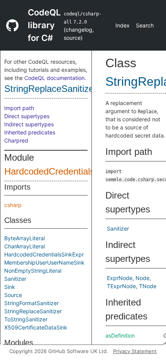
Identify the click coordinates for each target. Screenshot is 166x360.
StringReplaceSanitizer (50, 88)
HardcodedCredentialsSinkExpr (44, 254)
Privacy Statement (135, 351)
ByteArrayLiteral (24, 238)
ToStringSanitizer (25, 319)
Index (122, 25)
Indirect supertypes (29, 124)
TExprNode (121, 286)
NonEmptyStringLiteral (32, 270)
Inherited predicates (29, 132)
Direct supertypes (26, 116)
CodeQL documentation (54, 78)
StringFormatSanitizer (31, 303)
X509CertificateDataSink (35, 327)
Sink (9, 287)
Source (13, 295)
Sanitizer (15, 278)
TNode (147, 286)
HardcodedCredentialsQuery (62, 171)
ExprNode (119, 278)
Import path (19, 108)
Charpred (16, 140)
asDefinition (120, 335)
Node (142, 278)
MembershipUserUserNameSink (44, 262)
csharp (13, 205)
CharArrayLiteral (24, 246)
